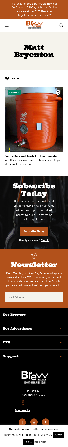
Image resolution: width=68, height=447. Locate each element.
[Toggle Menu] (7, 25)
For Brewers (14, 314)
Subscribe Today (34, 231)
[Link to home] (34, 25)
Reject (28, 441)
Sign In (45, 240)
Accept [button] (58, 435)
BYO (6, 342)
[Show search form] (61, 25)
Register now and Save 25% (34, 15)
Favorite (58, 92)
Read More (40, 441)
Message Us (22, 410)
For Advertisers (17, 328)
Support (10, 356)
